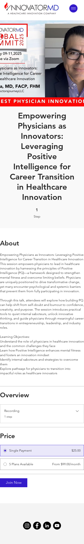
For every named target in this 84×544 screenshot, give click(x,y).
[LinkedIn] (47, 526)
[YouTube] (57, 526)
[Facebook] (37, 526)
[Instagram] (27, 526)
